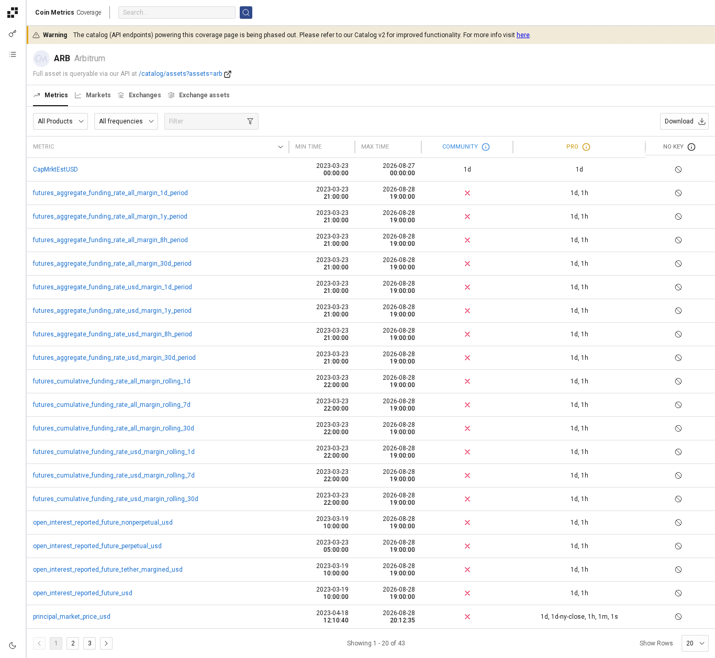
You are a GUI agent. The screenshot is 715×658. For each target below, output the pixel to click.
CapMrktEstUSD (55, 169)
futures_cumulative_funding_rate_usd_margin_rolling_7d (114, 475)
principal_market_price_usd (71, 616)
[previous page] (39, 643)
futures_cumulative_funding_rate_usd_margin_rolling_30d (115, 499)
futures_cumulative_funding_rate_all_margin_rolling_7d (112, 405)
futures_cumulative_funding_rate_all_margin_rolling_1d (112, 381)
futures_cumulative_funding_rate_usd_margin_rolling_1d (114, 452)
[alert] (12, 645)
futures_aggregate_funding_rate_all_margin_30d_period (112, 263)
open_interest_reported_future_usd (82, 593)
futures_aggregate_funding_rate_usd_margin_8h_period (112, 334)
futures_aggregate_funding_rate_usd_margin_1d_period (112, 287)
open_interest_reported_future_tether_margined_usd (108, 569)
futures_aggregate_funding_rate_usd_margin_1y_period (112, 310)
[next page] (106, 643)
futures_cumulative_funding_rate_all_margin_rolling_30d (113, 428)
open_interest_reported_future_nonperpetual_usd (103, 522)
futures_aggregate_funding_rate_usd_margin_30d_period (114, 357)
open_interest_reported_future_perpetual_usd (97, 546)
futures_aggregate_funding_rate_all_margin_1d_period (110, 193)
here (523, 35)
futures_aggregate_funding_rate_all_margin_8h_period (110, 240)
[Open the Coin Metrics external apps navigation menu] (12, 12)
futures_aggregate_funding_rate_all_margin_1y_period (110, 216)
